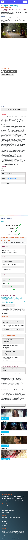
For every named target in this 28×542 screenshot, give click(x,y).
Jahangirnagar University (10, 178)
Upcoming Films (5, 459)
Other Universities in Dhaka (14, 109)
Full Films (4, 418)
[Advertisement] (14, 52)
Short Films (5, 445)
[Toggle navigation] (25, 2)
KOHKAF (13, 2)
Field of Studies (7, 305)
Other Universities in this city (13, 405)
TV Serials (4, 432)
